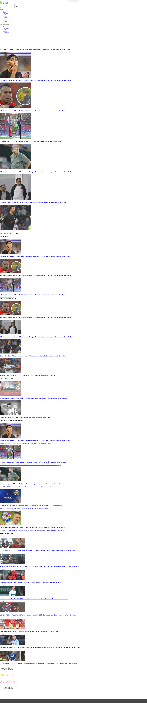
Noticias (5, 16)
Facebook (5, 20)
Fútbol (4, 12)
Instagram (5, 21)
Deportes (5, 14)
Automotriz (6, 13)
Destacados (6, 17)
